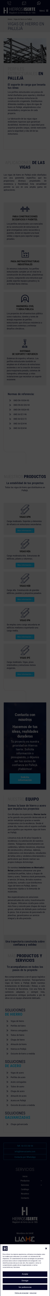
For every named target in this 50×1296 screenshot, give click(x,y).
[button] (46, 1248)
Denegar (25, 1281)
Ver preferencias (25, 1287)
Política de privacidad (22, 1293)
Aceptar (25, 1274)
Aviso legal (33, 1293)
